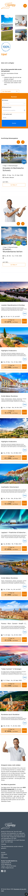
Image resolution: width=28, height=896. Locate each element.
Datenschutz (4, 857)
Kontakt (3, 852)
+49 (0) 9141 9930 (11, 866)
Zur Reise (13, 185)
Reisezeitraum (7, 107)
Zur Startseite (6, 91)
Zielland (5, 100)
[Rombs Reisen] (8, 6)
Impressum (4, 854)
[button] (18, 142)
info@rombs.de (9, 867)
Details (24, 321)
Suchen (14, 123)
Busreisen (14, 97)
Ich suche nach (7, 114)
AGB (2, 856)
